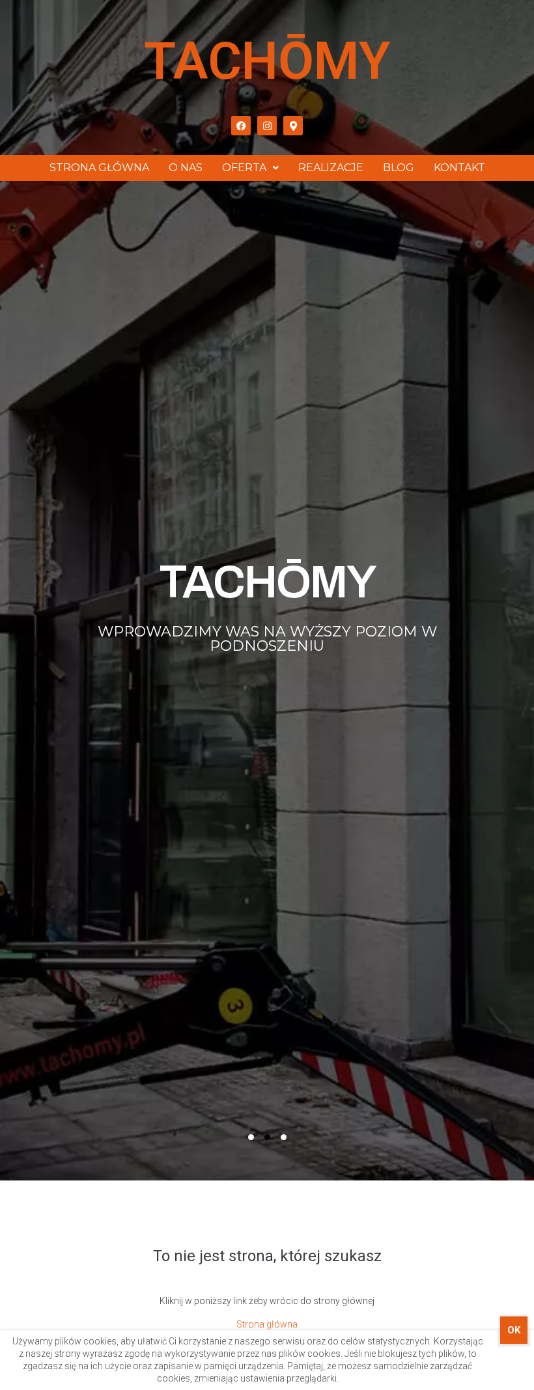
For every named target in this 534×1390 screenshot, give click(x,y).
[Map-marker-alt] (293, 125)
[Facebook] (241, 125)
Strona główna (267, 1324)
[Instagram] (267, 125)
